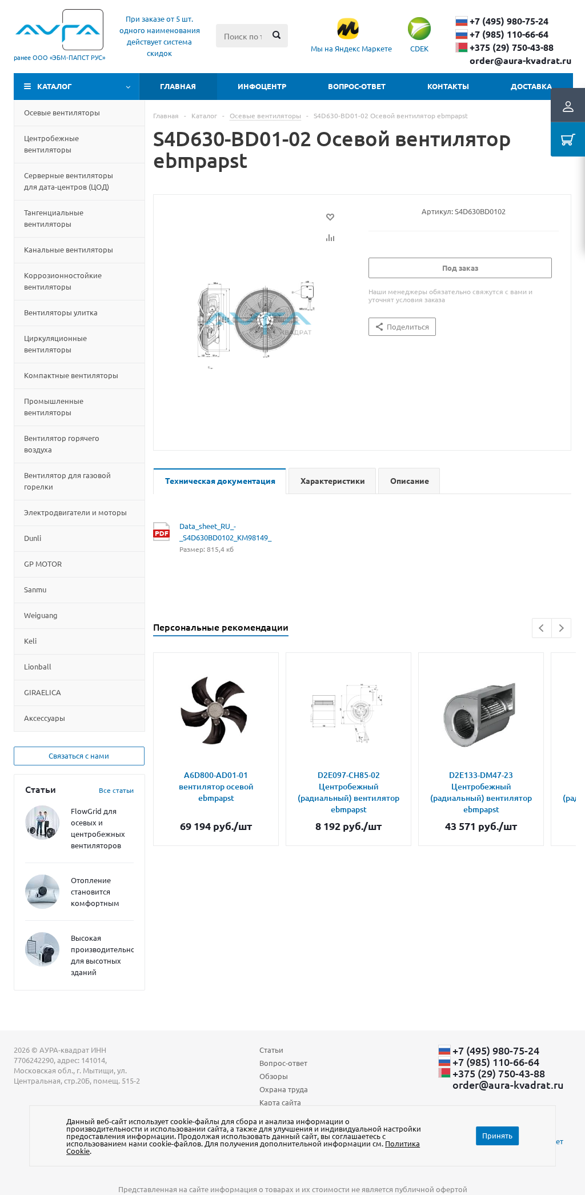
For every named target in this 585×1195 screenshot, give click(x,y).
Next (561, 628)
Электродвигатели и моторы (75, 512)
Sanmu (35, 589)
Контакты (448, 86)
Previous (541, 628)
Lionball (37, 666)
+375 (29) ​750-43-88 (512, 47)
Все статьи (116, 790)
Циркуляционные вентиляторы (55, 343)
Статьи (271, 1049)
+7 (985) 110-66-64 (509, 34)
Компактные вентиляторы (71, 375)
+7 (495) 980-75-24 (509, 21)
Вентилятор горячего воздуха (61, 443)
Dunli (32, 538)
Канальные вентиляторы (68, 249)
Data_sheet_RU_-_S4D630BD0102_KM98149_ (212, 531)
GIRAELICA (42, 692)
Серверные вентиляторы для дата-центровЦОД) (68, 180)
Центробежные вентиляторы (51, 143)
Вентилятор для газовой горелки (67, 480)
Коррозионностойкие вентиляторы (63, 280)
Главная (178, 86)
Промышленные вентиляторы (53, 406)
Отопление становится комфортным (95, 891)
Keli (30, 640)
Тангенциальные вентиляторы (53, 217)
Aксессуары (44, 718)
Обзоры (273, 1076)
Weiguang (41, 615)
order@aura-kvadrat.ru (520, 60)
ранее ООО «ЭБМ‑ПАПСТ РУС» (59, 57)
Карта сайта (280, 1102)
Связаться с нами (79, 755)
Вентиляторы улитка (61, 312)
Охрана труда (283, 1089)
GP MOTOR (43, 563)
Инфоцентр (262, 86)
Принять (497, 1135)
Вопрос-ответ (357, 86)
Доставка (531, 86)
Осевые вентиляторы (62, 112)
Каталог (54, 86)
